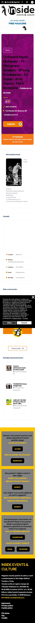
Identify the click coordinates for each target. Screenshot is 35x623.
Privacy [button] (25, 318)
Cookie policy (7, 608)
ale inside (7, 92)
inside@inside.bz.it (17, 598)
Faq (2, 615)
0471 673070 (11, 107)
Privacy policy (7, 605)
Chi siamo (5, 613)
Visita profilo (16, 348)
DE (27, 2)
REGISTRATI (17, 461)
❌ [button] (33, 297)
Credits (4, 618)
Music (8, 50)
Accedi (9, 2)
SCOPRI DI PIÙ (17, 537)
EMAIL (9, 549)
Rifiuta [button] (9, 323)
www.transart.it (20, 277)
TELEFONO (23, 549)
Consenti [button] (24, 323)
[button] (2, 2)
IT (22, 2)
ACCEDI (18, 449)
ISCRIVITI (17, 487)
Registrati (16, 2)
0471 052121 (5, 598)
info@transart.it (11, 115)
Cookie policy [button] (17, 318)
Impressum (5, 603)
